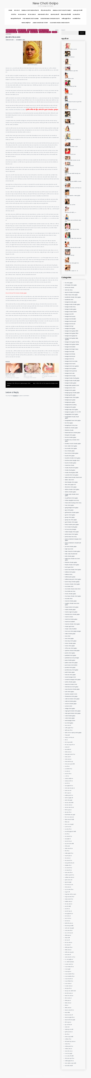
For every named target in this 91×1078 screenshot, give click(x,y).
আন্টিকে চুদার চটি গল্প (68, 730)
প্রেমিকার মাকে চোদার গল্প (69, 877)
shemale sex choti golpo (71, 686)
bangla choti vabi (69, 373)
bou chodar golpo (70, 451)
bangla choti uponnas (71, 371)
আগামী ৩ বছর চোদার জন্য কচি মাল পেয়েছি (72, 247)
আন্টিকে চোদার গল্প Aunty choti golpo (73, 732)
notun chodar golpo (70, 643)
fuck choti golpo (69, 505)
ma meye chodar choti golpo (73, 596)
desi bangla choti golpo (71, 482)
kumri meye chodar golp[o (72, 581)
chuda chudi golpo (70, 470)
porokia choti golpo (70, 667)
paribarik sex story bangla (72, 658)
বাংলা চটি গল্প (67, 908)
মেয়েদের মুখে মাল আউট (77, 10)
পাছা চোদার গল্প (67, 858)
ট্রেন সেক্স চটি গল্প (68, 812)
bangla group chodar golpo (72, 392)
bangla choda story (11, 30)
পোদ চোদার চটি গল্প (68, 867)
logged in (15, 395)
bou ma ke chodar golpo (71, 453)
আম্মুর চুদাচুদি (67, 735)
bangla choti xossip (70, 375)
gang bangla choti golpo (71, 507)
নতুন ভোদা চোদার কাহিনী (69, 843)
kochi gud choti (69, 567)
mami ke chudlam (70, 621)
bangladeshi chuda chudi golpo (72, 417)
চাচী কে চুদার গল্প (68, 793)
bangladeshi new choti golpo (73, 420)
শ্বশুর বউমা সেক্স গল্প (68, 1051)
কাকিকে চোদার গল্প (68, 752)
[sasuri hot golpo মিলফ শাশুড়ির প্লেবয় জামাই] (32, 368)
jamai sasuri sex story (40, 22)
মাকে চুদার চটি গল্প (68, 988)
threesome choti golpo (71, 696)
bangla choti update (70, 368)
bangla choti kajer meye (71, 349)
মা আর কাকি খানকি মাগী (69, 165)
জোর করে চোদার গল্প (68, 805)
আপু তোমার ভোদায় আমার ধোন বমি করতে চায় (73, 188)
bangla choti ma (69, 359)
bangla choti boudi (70, 323)
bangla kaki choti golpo (48, 373)
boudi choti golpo (70, 455)
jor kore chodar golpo (71, 546)
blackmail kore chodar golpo (72, 432)
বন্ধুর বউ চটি (67, 892)
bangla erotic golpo (70, 390)
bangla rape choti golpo (71, 409)
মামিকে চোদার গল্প (68, 1003)
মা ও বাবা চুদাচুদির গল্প (69, 959)
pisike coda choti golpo (71, 662)
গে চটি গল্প (67, 776)
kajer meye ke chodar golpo (72, 551)
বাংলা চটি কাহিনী (68, 906)
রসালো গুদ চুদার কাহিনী (69, 1036)
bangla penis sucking (70, 404)
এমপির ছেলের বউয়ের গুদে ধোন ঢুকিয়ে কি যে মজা (73, 140)
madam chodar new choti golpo (72, 604)
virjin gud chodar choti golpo (73, 713)
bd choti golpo (69, 423)
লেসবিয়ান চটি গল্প (68, 1039)
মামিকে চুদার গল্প (68, 1000)
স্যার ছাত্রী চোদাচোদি (69, 1065)
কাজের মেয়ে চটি (68, 756)
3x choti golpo (69, 282)
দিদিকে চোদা (67, 822)
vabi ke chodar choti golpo (72, 699)
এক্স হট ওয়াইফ (67, 131)
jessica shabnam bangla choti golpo (73, 539)
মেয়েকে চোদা (67, 1027)
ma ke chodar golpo (70, 593)
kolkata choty (68, 574)
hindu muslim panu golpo (72, 524)
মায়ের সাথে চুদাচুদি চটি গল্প (70, 1017)
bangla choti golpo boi (71, 335)
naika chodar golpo (70, 633)
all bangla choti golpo (71, 285)
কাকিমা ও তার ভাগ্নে (68, 94)
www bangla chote (70, 720)
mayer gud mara (69, 626)
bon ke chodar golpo (70, 437)
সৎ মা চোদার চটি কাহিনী (69, 1056)
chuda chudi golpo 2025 (71, 472)
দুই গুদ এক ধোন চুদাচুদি (69, 824)
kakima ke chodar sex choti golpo (72, 559)
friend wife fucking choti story (73, 503)
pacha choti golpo (70, 653)
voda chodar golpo (70, 715)
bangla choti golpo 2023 (71, 331)
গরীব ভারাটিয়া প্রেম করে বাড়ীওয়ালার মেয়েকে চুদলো (73, 221)
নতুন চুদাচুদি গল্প (68, 838)
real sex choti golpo (70, 674)
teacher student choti (44, 32)
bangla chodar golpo (70, 309)
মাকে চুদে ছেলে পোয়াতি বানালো (70, 990)
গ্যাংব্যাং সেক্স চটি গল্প (69, 781)
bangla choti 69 (69, 314)
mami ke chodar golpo (71, 619)
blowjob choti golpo (70, 435)
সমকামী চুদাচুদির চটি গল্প (69, 1060)
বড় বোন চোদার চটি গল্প (69, 889)
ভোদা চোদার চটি (68, 954)
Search (63, 30)
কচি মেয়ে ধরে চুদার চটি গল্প (70, 744)
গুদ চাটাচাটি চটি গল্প (76, 18)
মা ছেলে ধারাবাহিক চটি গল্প (69, 976)
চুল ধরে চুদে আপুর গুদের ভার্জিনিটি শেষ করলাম (73, 181)
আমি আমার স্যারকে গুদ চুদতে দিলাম (71, 70)
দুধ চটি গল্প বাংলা (68, 826)
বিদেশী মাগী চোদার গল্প (69, 923)
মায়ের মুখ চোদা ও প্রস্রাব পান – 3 (71, 270)
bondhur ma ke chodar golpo (73, 443)
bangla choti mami (70, 363)
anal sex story (69, 290)
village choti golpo (70, 708)
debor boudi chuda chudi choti (73, 477)
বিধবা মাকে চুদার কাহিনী (69, 925)
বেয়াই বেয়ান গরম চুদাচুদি (69, 928)
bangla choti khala (43, 30)
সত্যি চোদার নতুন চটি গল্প (46, 10)
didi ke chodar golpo (70, 492)
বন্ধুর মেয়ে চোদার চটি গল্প (69, 896)
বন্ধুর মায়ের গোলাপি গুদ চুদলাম (70, 894)
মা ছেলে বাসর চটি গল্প (69, 978)
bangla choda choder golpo (72, 304)
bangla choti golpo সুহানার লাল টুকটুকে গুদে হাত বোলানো (13, 374)
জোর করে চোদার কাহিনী (69, 802)
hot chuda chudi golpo (71, 527)
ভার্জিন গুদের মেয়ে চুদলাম (69, 952)
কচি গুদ (66, 740)
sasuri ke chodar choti (71, 684)
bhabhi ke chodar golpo (71, 427)
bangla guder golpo (70, 395)
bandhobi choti (69, 299)
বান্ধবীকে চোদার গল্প (68, 901)
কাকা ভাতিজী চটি (68, 749)
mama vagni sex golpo (71, 612)
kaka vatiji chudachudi (71, 553)
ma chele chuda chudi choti (72, 589)
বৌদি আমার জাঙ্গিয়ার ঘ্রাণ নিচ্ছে (70, 86)
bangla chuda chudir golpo (72, 380)
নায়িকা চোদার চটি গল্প (69, 848)
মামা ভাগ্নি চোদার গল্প (69, 993)
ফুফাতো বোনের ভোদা (68, 879)
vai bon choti (68, 706)
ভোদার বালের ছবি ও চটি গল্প (43, 14)
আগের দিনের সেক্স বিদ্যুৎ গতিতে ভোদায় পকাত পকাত (73, 239)
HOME (10, 10)
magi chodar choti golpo (71, 607)
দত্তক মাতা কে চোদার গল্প (69, 57)
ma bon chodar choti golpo (72, 584)
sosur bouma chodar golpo (50, 18)
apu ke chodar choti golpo (72, 292)
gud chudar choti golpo (71, 522)
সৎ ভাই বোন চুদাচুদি (68, 1053)
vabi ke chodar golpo (70, 701)
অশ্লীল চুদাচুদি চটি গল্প (66, 18)
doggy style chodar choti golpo (72, 495)
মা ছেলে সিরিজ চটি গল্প (69, 981)
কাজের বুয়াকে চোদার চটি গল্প (70, 754)
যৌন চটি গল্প (13, 14)
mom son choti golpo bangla (73, 631)
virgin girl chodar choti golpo (73, 711)
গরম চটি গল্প (67, 766)
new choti (67, 636)
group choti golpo (70, 517)
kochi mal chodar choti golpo (73, 569)
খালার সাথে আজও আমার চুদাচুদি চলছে (72, 263)
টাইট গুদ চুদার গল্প (68, 810)
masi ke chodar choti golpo (72, 624)
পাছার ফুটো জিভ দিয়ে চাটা (16, 18)
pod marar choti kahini (30, 18)
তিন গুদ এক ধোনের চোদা (69, 817)
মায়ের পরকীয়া (67, 1012)
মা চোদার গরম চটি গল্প (69, 964)
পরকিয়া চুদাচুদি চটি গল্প (69, 853)
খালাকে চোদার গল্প (68, 759)
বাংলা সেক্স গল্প (17, 10)
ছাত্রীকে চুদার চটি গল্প (69, 795)
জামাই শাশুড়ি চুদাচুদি (68, 800)
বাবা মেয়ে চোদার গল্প (22, 14)
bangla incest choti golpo (72, 397)
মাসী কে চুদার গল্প (68, 1022)
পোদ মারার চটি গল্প (68, 870)
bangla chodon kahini (71, 311)
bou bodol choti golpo (71, 448)
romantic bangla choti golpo (73, 679)
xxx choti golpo (69, 723)
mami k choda (69, 616)
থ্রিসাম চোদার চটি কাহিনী (66, 14)
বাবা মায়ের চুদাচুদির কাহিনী (69, 124)
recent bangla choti (70, 677)
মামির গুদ (66, 1005)
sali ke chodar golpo (70, 682)
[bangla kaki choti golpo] (50, 368)
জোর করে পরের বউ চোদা (69, 807)
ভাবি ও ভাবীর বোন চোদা (69, 78)
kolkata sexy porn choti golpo (73, 579)
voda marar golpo (70, 718)
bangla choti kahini (70, 347)
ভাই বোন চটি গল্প (68, 64)
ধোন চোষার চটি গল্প (68, 836)
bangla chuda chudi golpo (72, 378)
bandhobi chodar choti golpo (73, 297)
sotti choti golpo (69, 691)
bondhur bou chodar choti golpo (72, 440)
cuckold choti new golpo (71, 475)
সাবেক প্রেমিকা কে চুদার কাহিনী (70, 1063)
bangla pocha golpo (70, 407)
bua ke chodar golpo (24, 32)
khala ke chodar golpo (71, 562)
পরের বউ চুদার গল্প (68, 855)
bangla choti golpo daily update (71, 338)
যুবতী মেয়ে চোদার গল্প (69, 1032)
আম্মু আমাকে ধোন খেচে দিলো (70, 204)
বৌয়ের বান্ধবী (67, 937)
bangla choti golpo (32, 30)
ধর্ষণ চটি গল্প (67, 834)
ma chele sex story (70, 591)
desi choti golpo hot (70, 484)
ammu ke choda (69, 287)
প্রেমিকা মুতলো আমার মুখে (69, 255)
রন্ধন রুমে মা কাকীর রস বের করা (71, 49)
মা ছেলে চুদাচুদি (67, 969)
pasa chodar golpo (70, 660)
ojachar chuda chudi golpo (59, 22)
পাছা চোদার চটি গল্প (68, 860)
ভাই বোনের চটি (67, 945)
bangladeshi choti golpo (71, 414)
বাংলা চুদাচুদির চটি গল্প (69, 913)
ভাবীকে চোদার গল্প (68, 949)
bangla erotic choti (70, 388)
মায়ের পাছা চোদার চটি (55, 14)
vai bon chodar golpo (70, 703)
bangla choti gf (22, 30)
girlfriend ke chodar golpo (72, 512)
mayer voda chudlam (71, 629)
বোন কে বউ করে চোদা (69, 933)
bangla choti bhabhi (70, 319)
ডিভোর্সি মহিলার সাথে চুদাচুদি (70, 814)
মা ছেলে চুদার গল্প (68, 971)
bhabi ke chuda (69, 430)
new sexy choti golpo (70, 641)
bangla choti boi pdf (70, 321)
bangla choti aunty (70, 316)
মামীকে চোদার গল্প (68, 1007)
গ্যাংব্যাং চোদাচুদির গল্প (26, 22)
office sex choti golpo (71, 648)
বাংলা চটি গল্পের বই (68, 911)
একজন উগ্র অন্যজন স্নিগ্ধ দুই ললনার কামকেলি (72, 230)
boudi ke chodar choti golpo (72, 458)
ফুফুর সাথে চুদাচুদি (68, 882)
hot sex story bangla (70, 529)
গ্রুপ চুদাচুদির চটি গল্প (69, 785)
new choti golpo (69, 638)
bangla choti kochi (70, 356)
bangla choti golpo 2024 (71, 333)
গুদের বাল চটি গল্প (68, 773)
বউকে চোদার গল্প (68, 887)
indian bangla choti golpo (72, 531)
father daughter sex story (72, 500)
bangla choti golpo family (62, 10)
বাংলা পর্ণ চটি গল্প (68, 918)
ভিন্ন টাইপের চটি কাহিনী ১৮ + (70, 212)
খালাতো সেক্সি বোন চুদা (69, 761)
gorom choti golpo (70, 515)
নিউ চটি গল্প (67, 851)
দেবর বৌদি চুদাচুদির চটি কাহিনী (70, 831)
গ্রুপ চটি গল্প (67, 783)
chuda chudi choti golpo (71, 467)
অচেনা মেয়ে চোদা (68, 725)
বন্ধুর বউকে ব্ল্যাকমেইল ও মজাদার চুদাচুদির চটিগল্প (72, 196)
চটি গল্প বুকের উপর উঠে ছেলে (70, 154)
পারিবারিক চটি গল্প (68, 865)
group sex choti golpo (71, 519)
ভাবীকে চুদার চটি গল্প (68, 947)
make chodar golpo (70, 609)
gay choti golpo (69, 510)
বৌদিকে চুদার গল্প (68, 935)
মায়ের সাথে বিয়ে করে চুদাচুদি (70, 1019)
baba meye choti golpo (71, 294)
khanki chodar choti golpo (72, 564)
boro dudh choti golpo (71, 446)
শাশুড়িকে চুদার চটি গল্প (69, 1046)
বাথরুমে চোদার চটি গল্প (69, 899)
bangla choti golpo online (72, 344)
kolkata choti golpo (70, 572)
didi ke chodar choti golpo (72, 489)
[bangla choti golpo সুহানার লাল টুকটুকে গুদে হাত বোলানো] (14, 368)
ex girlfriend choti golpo (71, 498)
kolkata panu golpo (70, 577)
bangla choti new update (30, 10)
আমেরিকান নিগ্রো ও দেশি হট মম (70, 109)
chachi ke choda (69, 465)
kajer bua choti (69, 549)
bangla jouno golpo (70, 400)
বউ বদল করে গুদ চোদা (69, 884)
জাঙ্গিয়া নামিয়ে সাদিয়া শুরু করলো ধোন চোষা (72, 160)
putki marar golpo (70, 672)
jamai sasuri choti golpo (71, 534)
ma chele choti (69, 586)
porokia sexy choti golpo (71, 670)
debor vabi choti (69, 479)
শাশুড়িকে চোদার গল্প (68, 1048)
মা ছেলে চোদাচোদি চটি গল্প (69, 974)
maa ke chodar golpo (71, 601)
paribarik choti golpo (70, 655)
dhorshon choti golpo (71, 487)
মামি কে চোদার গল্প (68, 998)
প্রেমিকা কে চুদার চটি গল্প (69, 875)
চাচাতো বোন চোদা (68, 790)
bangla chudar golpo (11, 32)
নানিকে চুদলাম (67, 846)
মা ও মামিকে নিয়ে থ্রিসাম (69, 962)
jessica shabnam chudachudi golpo (73, 543)
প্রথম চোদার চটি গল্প (69, 872)
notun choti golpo (70, 645)
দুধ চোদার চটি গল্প (76, 14)
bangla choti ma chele (71, 361)
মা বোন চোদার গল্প (68, 983)
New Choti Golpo (45, 3)
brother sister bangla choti (72, 460)
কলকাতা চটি (67, 747)
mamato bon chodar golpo (72, 614)
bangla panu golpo (70, 402)
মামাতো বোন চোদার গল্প (69, 995)
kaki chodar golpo (70, 556)
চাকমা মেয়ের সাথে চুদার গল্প (70, 788)
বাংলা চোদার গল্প (68, 916)
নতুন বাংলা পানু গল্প (68, 841)
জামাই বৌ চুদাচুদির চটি (69, 797)
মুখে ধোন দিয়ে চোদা (68, 1024)
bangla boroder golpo (71, 302)
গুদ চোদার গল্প (54, 32)
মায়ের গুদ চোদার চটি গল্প (69, 1010)
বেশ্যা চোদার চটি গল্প (68, 930)
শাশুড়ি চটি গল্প (67, 1044)
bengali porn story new (71, 425)
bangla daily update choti (72, 385)
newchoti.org (10, 39)
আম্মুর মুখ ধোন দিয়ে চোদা (69, 737)
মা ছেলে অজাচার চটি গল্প (69, 966)
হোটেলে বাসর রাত (68, 117)
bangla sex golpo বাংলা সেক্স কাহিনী (73, 412)
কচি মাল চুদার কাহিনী (68, 742)
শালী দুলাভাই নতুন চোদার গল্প (70, 1041)
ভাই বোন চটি (67, 940)
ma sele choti (34, 32)
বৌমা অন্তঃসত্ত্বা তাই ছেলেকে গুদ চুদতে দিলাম (73, 101)
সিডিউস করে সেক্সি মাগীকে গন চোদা (71, 146)
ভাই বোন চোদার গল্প (32, 14)
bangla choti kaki (69, 351)
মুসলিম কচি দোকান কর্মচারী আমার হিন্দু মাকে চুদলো (72, 174)
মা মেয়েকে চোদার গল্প (68, 986)
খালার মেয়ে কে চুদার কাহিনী (70, 764)
